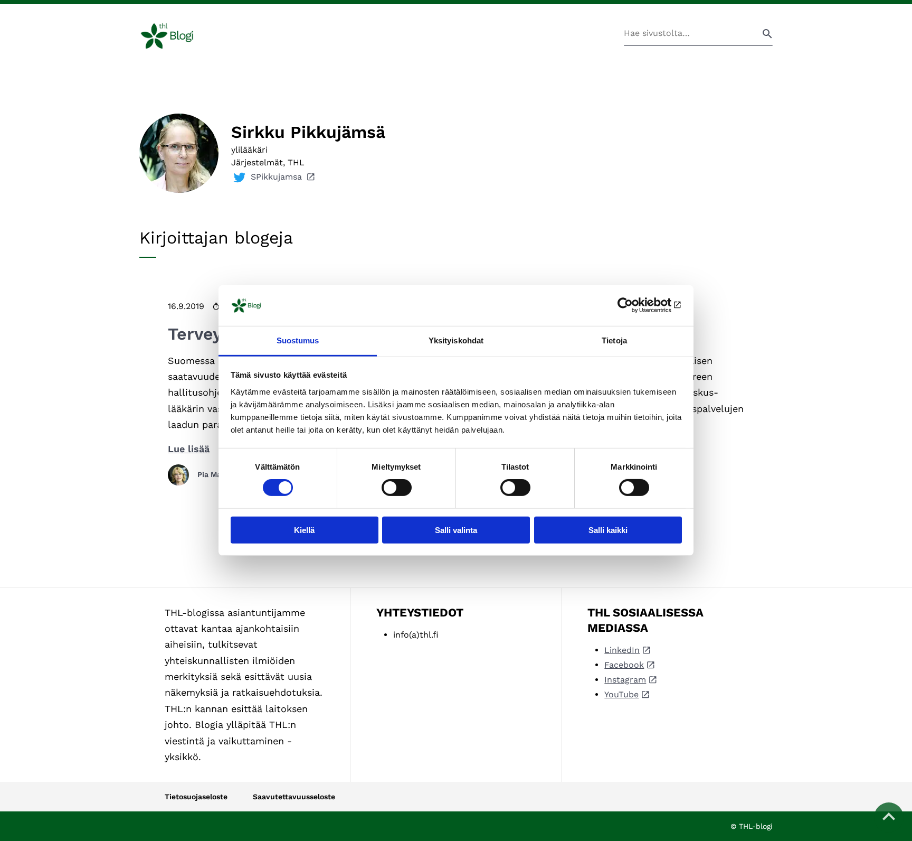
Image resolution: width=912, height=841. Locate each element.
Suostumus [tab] (298, 340)
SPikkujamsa (276, 177)
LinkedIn (622, 650)
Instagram (625, 680)
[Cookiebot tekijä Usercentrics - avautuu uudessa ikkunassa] (636, 305)
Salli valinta (456, 529)
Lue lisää (189, 448)
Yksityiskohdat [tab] (456, 340)
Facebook (624, 665)
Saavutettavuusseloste (294, 796)
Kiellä (304, 529)
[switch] (397, 487)
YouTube (621, 694)
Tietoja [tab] (614, 340)
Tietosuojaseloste (196, 796)
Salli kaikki (608, 529)
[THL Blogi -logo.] (179, 36)
